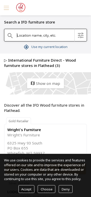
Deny (66, 189)
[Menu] (6, 7)
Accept (26, 189)
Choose (47, 189)
